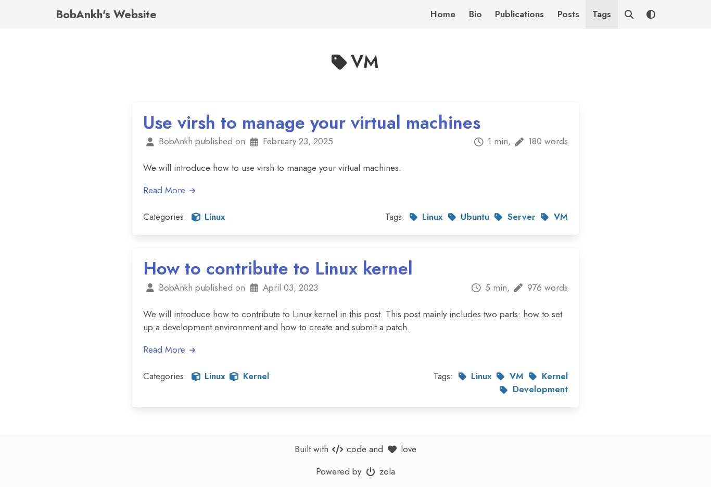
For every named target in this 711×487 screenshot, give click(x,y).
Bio (475, 14)
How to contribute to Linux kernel (278, 268)
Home (442, 14)
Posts (568, 14)
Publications (519, 14)
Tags (601, 14)
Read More (165, 190)
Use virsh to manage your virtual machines (311, 122)
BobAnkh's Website (106, 14)
